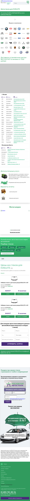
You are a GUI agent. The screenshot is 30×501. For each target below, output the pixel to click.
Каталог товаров (4, 468)
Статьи (2, 481)
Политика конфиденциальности (8, 479)
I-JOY (2, 258)
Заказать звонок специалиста (15, 498)
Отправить (7, 401)
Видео (2, 476)
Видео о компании (15, 22)
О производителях (7, 253)
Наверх (5, 464)
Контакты (3, 472)
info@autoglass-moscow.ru (6, 489)
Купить (7, 293)
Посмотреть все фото (15, 232)
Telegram (14, 489)
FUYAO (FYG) (10, 286)
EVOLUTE (2, 273)
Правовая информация (6, 477)
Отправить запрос (15, 344)
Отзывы (2, 483)
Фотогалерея (4, 474)
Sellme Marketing (5, 486)
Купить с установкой (22, 293)
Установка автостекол (6, 466)
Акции (2, 470)
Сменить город (9, 3)
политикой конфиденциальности (17, 398)
